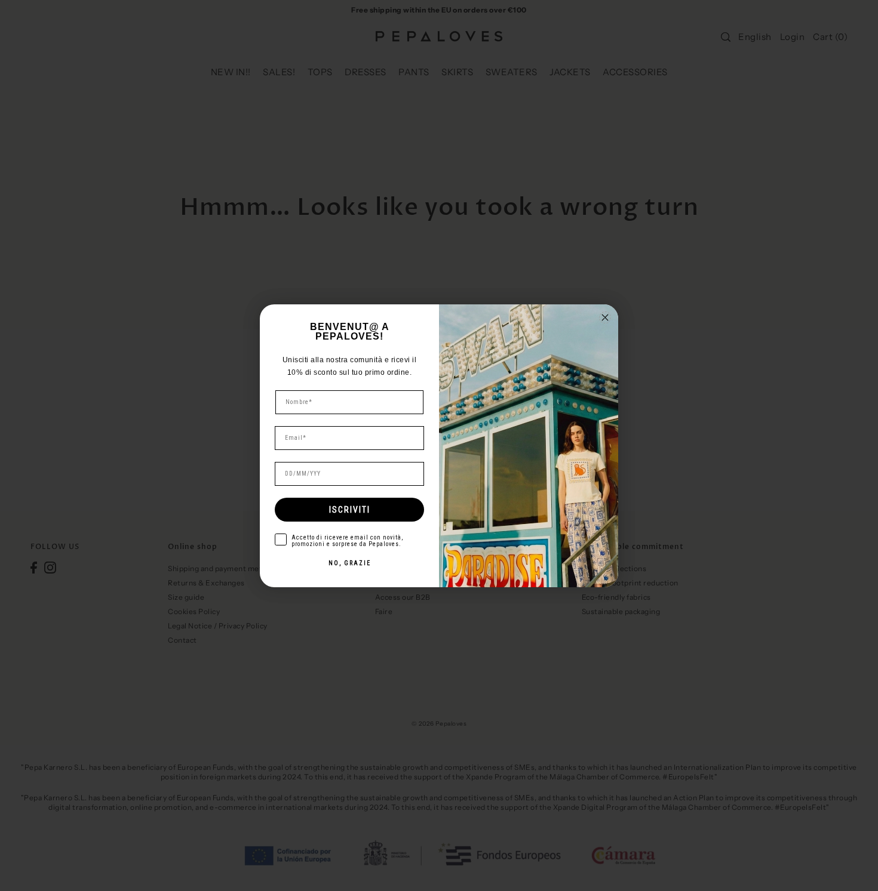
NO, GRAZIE (350, 563)
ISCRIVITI (349, 509)
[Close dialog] (605, 317)
